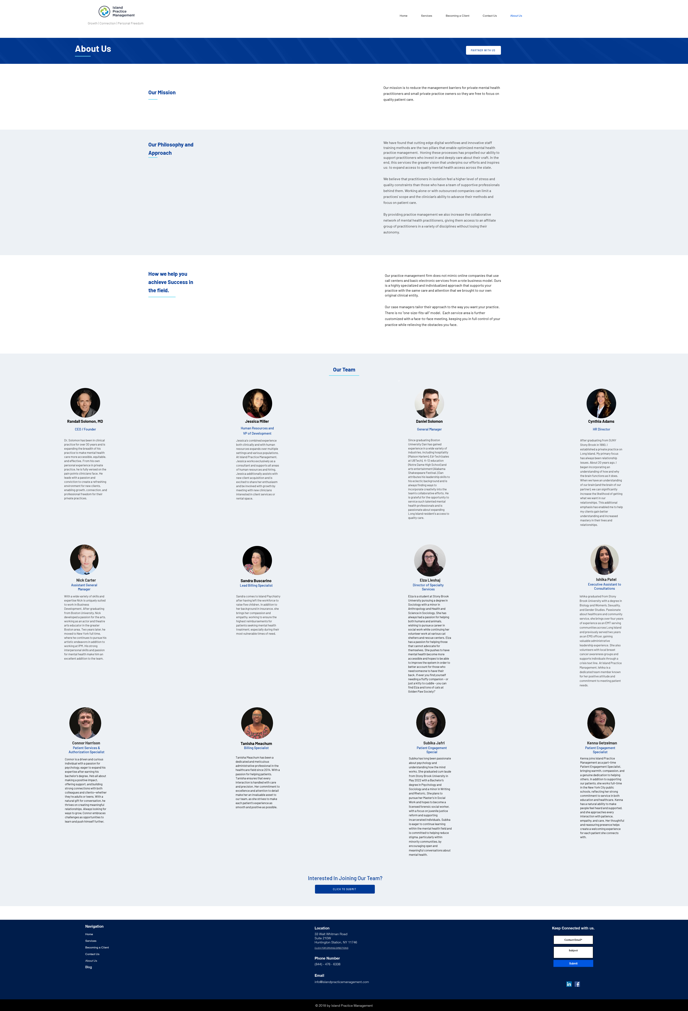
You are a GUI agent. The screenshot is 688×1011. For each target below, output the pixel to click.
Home (89, 934)
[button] (457, 15)
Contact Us (92, 954)
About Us (91, 960)
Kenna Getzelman (602, 742)
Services (90, 941)
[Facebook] (577, 984)
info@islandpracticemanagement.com (342, 982)
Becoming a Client (97, 947)
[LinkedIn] (569, 984)
